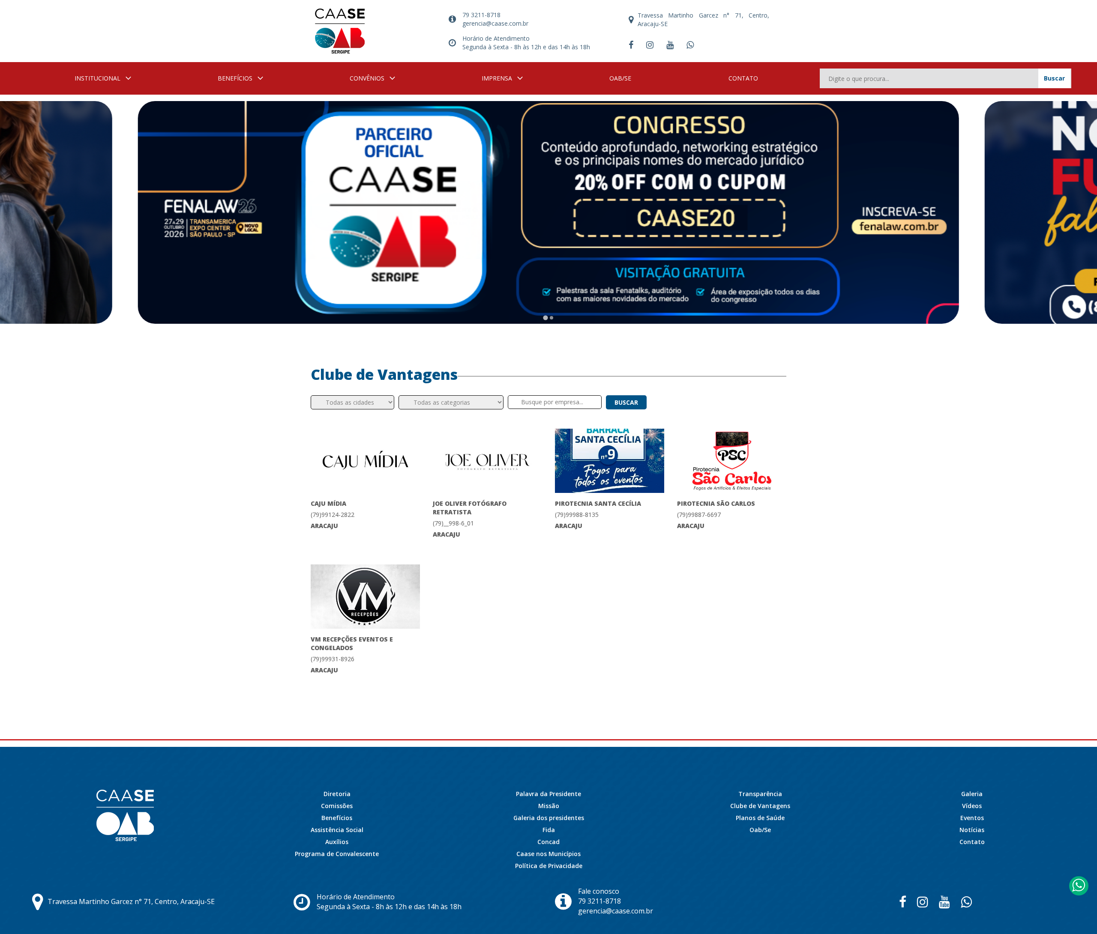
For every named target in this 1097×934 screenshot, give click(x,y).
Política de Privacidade (548, 866)
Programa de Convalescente (337, 854)
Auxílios (336, 842)
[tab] (545, 317)
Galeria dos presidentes (548, 818)
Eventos (972, 818)
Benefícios (235, 78)
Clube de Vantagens (760, 806)
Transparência (760, 794)
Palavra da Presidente (548, 794)
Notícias (971, 830)
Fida (549, 830)
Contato (743, 78)
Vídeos (972, 806)
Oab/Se (620, 78)
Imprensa (497, 78)
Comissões (337, 806)
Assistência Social (337, 830)
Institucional (97, 78)
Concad (548, 842)
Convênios (367, 78)
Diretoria (337, 794)
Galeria (972, 794)
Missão (548, 806)
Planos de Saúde (760, 818)
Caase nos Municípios (548, 854)
